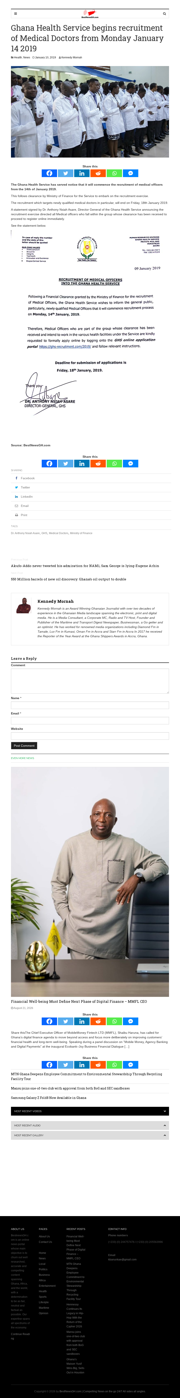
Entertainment (47, 1285)
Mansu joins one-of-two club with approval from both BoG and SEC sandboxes (70, 1088)
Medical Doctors (58, 533)
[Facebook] (49, 173)
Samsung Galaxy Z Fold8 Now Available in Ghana (48, 1098)
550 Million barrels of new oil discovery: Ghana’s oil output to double (68, 579)
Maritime (44, 1307)
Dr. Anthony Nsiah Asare (25, 533)
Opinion (43, 1313)
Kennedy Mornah (71, 57)
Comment (18, 665)
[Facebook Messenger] (130, 173)
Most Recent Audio (27, 1125)
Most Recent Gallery (28, 1135)
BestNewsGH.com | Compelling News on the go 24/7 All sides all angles (102, 1391)
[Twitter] (65, 173)
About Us (44, 1236)
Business (44, 1274)
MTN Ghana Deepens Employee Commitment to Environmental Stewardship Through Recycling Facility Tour (76, 1281)
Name (15, 698)
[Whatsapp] (114, 173)
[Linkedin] (82, 173)
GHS (44, 533)
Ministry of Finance (81, 533)
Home (42, 1252)
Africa (42, 1280)
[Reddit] (98, 173)
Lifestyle (44, 1302)
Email (15, 713)
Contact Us (45, 1242)
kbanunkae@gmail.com (122, 1259)
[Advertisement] (38, 1180)
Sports (43, 1296)
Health (18, 57)
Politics (43, 1269)
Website (17, 728)
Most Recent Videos (27, 1111)
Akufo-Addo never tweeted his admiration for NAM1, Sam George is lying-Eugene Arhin (85, 566)
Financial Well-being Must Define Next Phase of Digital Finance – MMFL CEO (79, 1001)
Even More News (22, 758)
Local (42, 1263)
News (26, 57)
